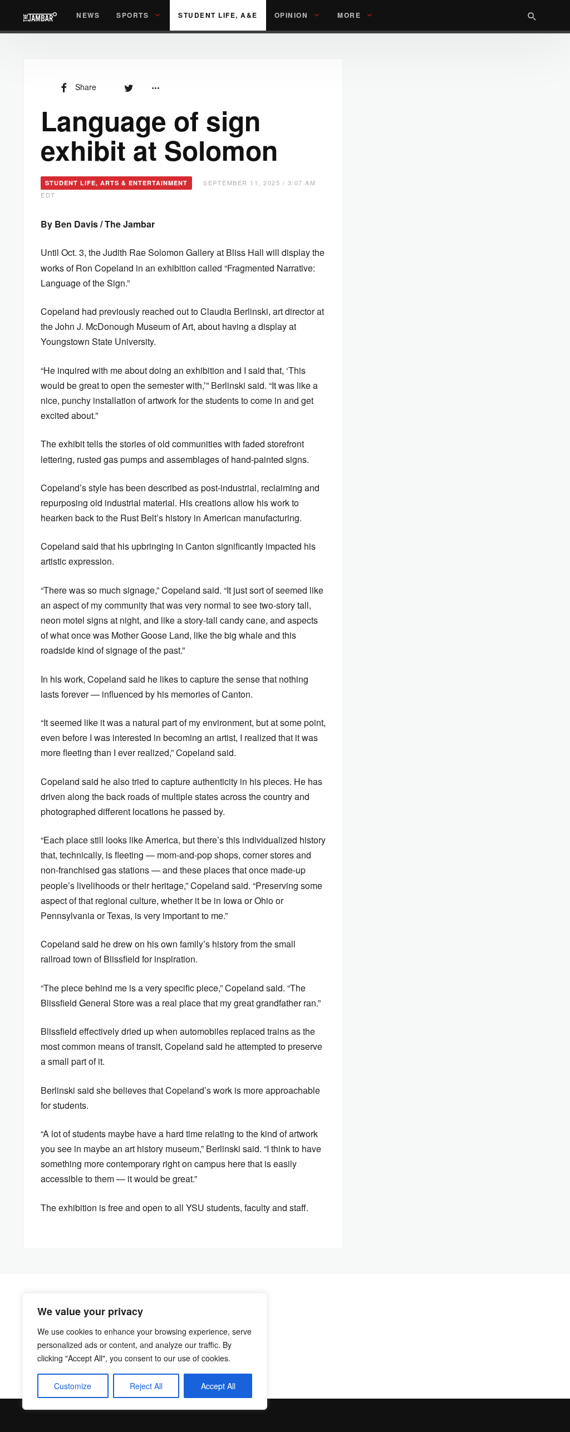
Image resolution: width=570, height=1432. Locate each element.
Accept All (218, 1385)
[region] (144, 1351)
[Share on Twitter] (128, 87)
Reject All (146, 1385)
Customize (72, 1385)
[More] (155, 87)
